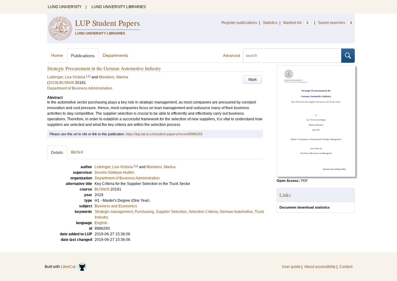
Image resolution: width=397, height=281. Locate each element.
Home (57, 55)
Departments (115, 55)
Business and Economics (116, 206)
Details (57, 152)
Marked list (295, 23)
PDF (304, 180)
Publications (83, 55)
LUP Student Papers (107, 22)
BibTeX (77, 152)
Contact (345, 267)
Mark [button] (252, 79)
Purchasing (144, 212)
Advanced (231, 55)
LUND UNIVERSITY (65, 7)
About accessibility (320, 267)
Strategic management (114, 212)
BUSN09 (66, 83)
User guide (291, 267)
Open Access (287, 180)
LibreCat (69, 267)
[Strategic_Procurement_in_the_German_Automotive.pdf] (316, 175)
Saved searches (335, 23)
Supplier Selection (171, 212)
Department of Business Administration (79, 88)
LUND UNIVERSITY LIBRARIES (118, 7)
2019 (52, 83)
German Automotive (236, 212)
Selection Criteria (203, 212)
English (101, 223)
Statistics (270, 23)
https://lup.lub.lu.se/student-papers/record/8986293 (164, 134)
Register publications (239, 23)
